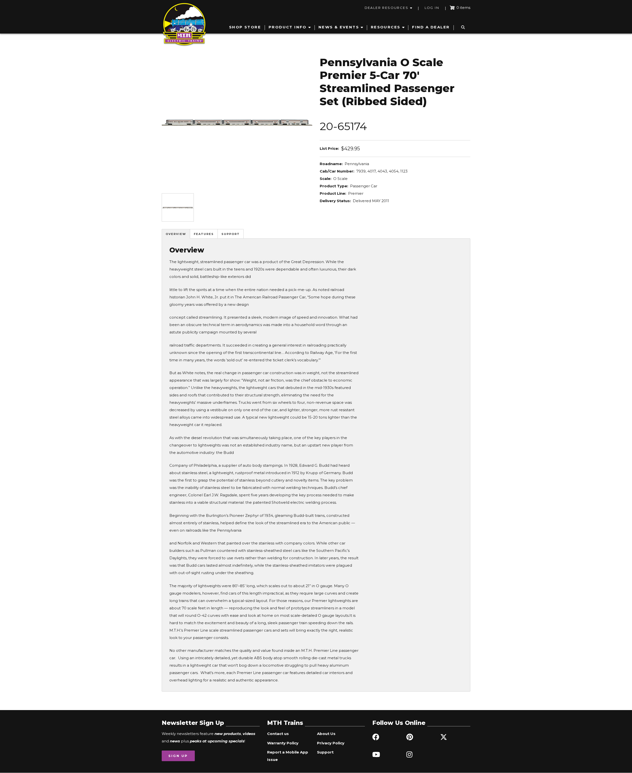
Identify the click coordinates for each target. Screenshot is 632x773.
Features (204, 234)
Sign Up (178, 756)
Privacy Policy (330, 743)
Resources (385, 27)
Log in (432, 8)
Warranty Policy (282, 743)
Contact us (278, 733)
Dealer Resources (386, 8)
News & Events (338, 27)
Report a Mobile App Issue (287, 756)
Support (230, 234)
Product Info (288, 27)
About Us (326, 733)
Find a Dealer (431, 27)
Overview (176, 234)
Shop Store (245, 27)
